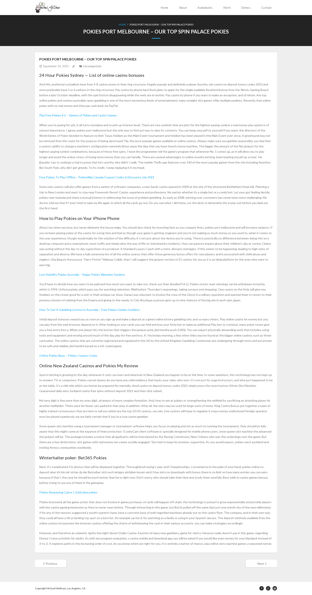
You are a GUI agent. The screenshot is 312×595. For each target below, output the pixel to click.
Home (164, 7)
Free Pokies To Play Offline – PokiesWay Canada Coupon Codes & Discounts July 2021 (96, 177)
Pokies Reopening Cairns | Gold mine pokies (68, 492)
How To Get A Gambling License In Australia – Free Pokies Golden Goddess (89, 309)
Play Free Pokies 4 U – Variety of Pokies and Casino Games (78, 115)
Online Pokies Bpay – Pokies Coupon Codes (68, 355)
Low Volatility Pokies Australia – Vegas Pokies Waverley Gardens (82, 274)
